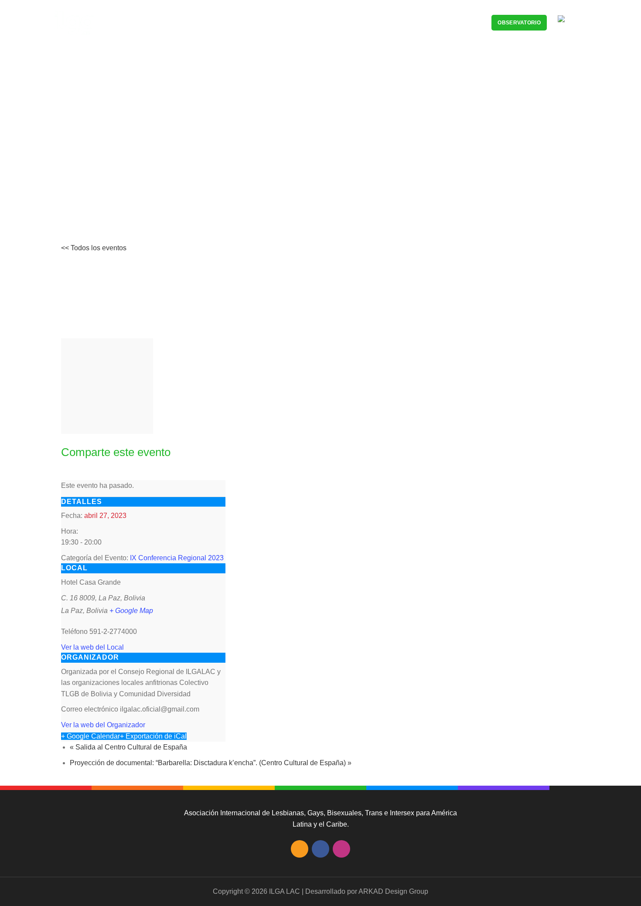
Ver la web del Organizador (103, 725)
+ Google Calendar (90, 736)
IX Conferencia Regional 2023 (177, 558)
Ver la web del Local (92, 647)
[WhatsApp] (95, 474)
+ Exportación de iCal (153, 736)
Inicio (119, 172)
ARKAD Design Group (393, 891)
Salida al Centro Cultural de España (128, 747)
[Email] (85, 474)
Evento (146, 172)
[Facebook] (66, 474)
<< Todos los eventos (93, 248)
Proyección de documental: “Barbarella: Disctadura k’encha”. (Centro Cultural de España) (210, 762)
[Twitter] (75, 474)
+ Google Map (131, 610)
